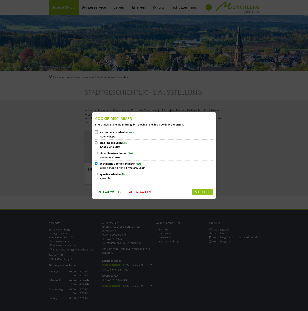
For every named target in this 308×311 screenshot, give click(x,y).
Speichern (202, 192)
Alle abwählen (140, 192)
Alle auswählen (110, 192)
